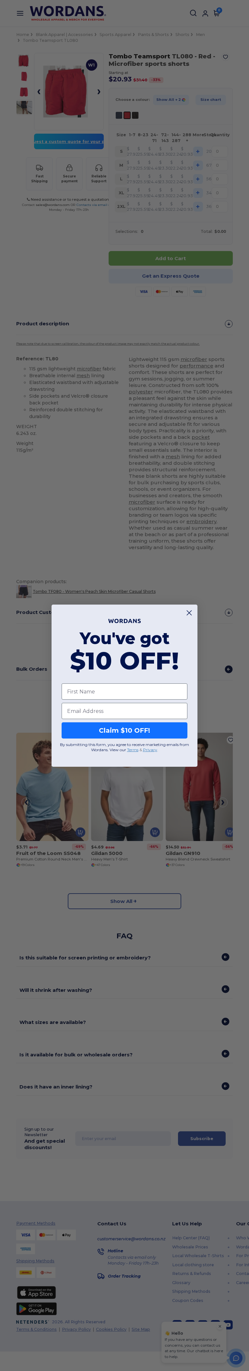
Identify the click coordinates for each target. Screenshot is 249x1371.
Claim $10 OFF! (124, 730)
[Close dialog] (189, 613)
